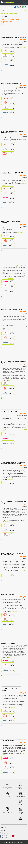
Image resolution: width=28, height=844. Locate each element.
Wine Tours (20, 804)
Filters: (5, 16)
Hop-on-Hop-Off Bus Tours (20, 788)
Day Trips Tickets (20, 796)
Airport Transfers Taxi (7, 788)
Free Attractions (20, 821)
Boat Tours (7, 796)
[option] (8, 51)
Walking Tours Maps (7, 812)
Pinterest (16, 836)
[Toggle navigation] (25, 2)
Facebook (4, 836)
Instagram (4, 837)
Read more (23, 47)
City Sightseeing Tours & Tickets (20, 813)
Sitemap (3, 830)
